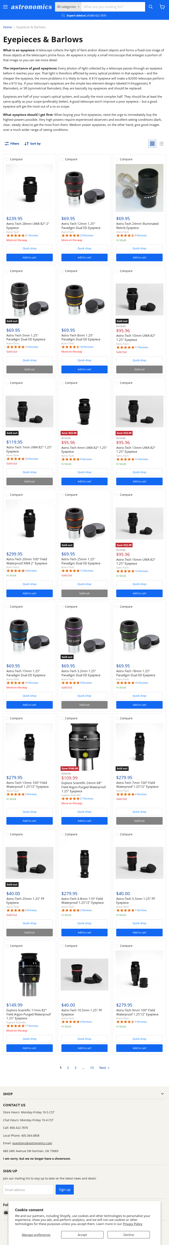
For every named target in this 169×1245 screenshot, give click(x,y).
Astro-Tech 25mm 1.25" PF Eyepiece (25, 901)
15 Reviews (141, 459)
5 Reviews (31, 794)
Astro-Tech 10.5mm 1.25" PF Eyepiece (81, 1012)
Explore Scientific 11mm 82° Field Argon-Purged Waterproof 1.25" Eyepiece (28, 1014)
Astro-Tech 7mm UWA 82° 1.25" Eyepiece (29, 449)
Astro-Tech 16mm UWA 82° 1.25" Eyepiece (135, 561)
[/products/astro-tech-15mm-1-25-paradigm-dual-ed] (29, 635)
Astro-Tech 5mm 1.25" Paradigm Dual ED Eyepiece (25, 337)
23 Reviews (86, 235)
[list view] (161, 143)
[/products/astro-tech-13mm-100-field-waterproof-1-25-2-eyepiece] (29, 747)
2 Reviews (86, 910)
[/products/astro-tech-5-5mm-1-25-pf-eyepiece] (139, 863)
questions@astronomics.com (32, 1143)
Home (7, 27)
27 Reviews (86, 798)
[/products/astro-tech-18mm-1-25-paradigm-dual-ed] (139, 635)
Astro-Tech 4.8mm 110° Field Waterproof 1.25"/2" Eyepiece (82, 901)
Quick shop (29, 248)
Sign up (64, 1189)
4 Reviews (31, 570)
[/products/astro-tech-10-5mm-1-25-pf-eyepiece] (84, 974)
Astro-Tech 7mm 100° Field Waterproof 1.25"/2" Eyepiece (137, 785)
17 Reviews (141, 347)
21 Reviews (31, 235)
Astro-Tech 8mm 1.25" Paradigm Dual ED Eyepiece (80, 337)
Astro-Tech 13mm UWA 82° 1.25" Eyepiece (135, 449)
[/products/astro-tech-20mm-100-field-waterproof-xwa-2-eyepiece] (29, 523)
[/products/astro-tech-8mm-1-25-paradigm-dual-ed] (84, 300)
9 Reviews (141, 235)
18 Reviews (86, 347)
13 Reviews (31, 347)
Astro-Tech (12, 232)
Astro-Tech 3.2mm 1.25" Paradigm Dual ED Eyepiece (80, 673)
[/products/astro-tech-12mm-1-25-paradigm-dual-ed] (84, 188)
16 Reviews (31, 683)
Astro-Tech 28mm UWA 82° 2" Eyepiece (27, 226)
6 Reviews (31, 910)
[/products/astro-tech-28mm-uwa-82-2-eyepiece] (29, 188)
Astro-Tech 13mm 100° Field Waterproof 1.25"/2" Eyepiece (27, 785)
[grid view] (152, 143)
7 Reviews (141, 910)
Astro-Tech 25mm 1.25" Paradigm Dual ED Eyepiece (80, 561)
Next (103, 1068)
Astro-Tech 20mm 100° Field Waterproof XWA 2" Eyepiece (26, 561)
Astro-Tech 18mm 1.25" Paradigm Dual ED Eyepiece (135, 673)
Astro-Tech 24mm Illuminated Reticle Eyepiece (137, 226)
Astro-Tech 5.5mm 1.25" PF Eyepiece (135, 901)
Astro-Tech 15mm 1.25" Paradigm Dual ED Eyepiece (25, 673)
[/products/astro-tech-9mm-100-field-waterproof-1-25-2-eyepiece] (139, 974)
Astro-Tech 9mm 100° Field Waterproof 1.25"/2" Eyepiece (137, 1012)
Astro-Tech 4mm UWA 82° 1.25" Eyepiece (84, 449)
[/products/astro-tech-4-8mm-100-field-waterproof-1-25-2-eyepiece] (84, 863)
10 (92, 1068)
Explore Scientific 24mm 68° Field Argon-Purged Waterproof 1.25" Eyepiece (83, 787)
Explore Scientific (71, 795)
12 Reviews (86, 570)
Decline (128, 1235)
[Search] (150, 7)
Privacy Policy (132, 1224)
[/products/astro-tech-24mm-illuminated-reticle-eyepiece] (139, 188)
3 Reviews (141, 1021)
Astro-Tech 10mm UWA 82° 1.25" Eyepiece (135, 337)
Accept (82, 1235)
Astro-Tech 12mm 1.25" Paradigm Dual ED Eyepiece (80, 226)
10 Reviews (141, 571)
